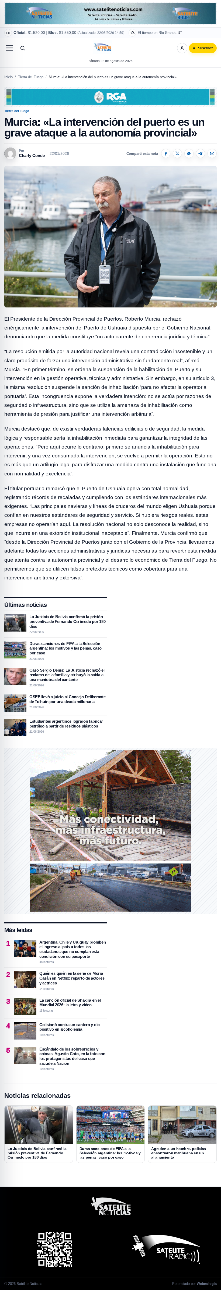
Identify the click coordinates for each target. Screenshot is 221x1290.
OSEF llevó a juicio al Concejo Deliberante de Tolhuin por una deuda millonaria (67, 699)
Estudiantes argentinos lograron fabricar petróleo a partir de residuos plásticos (66, 723)
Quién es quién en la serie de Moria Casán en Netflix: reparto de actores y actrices (71, 978)
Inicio (8, 77)
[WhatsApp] (189, 153)
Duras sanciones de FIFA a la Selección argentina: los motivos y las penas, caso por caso (65, 648)
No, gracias (132, 35)
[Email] (212, 153)
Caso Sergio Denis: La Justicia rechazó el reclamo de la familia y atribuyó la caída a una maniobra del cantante (67, 675)
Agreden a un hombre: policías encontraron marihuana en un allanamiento (178, 1152)
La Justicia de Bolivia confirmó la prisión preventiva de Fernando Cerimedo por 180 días (67, 621)
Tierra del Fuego (30, 77)
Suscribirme (161, 35)
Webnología (207, 1284)
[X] (177, 153)
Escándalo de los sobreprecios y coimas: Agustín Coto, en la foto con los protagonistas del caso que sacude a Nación (72, 1056)
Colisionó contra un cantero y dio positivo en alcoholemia (69, 1027)
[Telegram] (200, 153)
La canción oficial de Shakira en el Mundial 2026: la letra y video (70, 1002)
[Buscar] (22, 48)
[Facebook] (165, 153)
